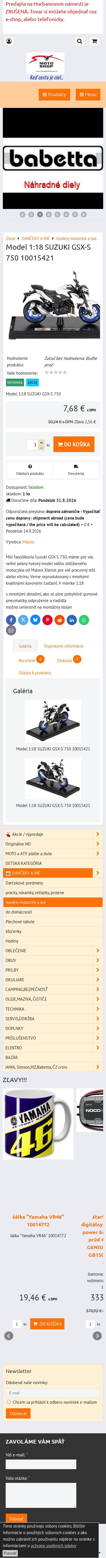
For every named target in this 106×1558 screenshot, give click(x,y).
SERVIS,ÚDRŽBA (19, 1018)
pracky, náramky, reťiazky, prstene (35, 892)
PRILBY (11, 970)
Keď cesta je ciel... (46, 77)
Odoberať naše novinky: (27, 1382)
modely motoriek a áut (26, 902)
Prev (8, 1336)
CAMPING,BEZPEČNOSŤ (26, 989)
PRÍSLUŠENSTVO (20, 1038)
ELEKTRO (13, 1047)
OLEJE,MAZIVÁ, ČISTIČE (26, 999)
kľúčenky (13, 931)
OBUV (10, 960)
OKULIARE (14, 979)
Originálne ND (18, 844)
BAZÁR (11, 1057)
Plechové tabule (20, 921)
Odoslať (16, 1519)
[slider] (55, 372)
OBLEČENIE (15, 950)
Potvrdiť (10, 1553)
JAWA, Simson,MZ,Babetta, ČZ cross (36, 1067)
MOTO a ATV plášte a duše (28, 853)
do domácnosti (19, 912)
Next (97, 1336)
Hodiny (12, 941)
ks (25, 1324)
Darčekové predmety (24, 883)
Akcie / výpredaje (27, 834)
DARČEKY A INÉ (25, 873)
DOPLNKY (14, 1028)
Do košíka (76, 444)
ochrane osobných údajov (53, 1545)
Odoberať (18, 1413)
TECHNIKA (14, 1009)
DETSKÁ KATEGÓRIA (23, 863)
